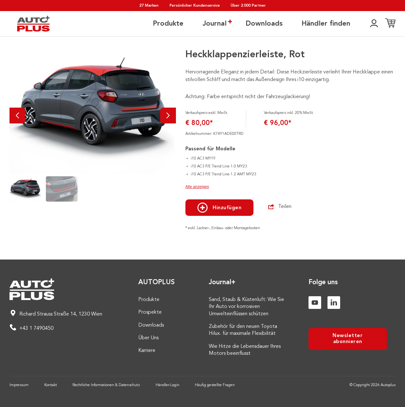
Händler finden (326, 23)
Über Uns (148, 338)
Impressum (18, 385)
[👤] (374, 24)
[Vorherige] (17, 115)
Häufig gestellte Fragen (215, 385)
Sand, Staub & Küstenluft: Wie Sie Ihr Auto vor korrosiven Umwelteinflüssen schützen (246, 306)
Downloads (264, 23)
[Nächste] (168, 115)
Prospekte (150, 312)
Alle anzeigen (197, 187)
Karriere (146, 350)
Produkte (168, 23)
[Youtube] (314, 302)
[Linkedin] (333, 302)
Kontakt (50, 385)
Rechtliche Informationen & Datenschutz (106, 385)
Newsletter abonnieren (348, 338)
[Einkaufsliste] (390, 24)
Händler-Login (167, 385)
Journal (214, 23)
